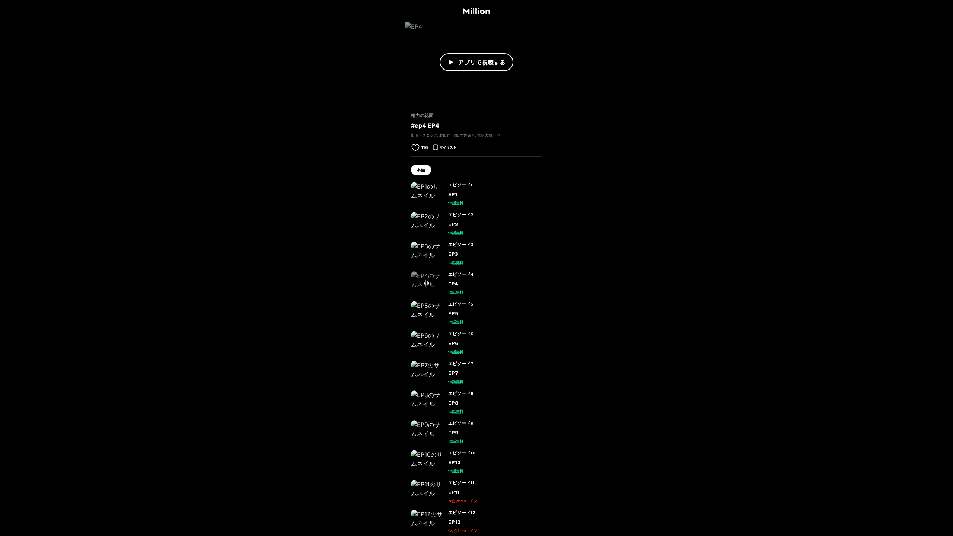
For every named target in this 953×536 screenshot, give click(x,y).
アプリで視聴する (482, 62)
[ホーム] (476, 11)
